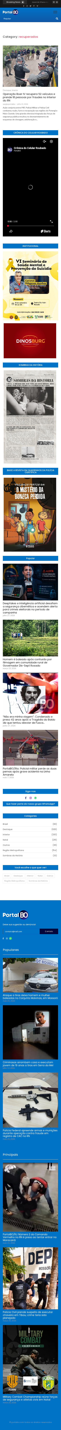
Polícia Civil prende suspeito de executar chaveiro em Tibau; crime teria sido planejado (28, 1315)
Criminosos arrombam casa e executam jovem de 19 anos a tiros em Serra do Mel (28, 1064)
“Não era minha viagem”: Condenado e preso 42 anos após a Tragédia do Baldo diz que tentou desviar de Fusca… (29, 719)
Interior (15, 90)
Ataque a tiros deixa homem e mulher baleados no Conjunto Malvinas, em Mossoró (30, 997)
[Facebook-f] (26, 798)
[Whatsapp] (35, 798)
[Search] (57, 19)
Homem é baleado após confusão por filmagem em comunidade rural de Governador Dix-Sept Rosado (27, 662)
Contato (49, 931)
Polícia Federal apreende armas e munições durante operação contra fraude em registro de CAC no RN (30, 1133)
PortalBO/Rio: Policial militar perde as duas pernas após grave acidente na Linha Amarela (30, 771)
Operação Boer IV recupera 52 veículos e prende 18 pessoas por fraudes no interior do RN (29, 97)
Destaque (7, 90)
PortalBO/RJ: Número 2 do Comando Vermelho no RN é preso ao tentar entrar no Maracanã (29, 1237)
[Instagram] (30, 798)
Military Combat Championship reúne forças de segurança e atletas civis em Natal (30, 1398)
